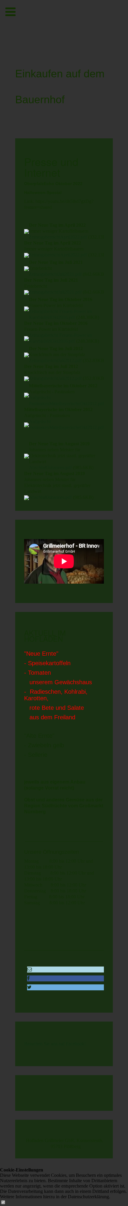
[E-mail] (29, 969)
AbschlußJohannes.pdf (50, 467)
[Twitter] (29, 987)
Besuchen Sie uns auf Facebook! (55, 1043)
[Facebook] (28, 978)
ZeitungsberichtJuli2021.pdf (55, 274)
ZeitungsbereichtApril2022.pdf (58, 236)
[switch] (3, 1202)
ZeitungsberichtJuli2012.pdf (55, 360)
